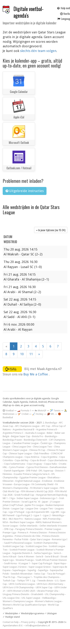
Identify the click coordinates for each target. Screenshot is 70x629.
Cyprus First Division (37, 467)
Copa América (32, 457)
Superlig (31, 570)
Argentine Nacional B (23, 429)
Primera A (23, 532)
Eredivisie (47, 481)
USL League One (11, 598)
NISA (5, 522)
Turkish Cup (9, 580)
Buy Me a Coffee (36, 374)
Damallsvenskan (58, 467)
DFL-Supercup (46, 470)
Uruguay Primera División (16, 594)
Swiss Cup (39, 573)
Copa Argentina (49, 457)
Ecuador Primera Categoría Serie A (32, 474)
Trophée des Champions (46, 577)
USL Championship (54, 594)
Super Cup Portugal (42, 563)
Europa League (22, 484)
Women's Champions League (18, 601)
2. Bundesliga (50, 422)
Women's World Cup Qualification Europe (24, 604)
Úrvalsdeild (37, 594)
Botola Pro (37, 436)
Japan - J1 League (51, 501)
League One (32, 508)
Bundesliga (51, 436)
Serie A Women (26, 556)
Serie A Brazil (9, 556)
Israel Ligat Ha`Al (31, 501)
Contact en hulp (11, 622)
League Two (46, 508)
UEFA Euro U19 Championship (18, 587)
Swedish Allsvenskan (21, 573)
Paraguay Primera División (29, 529)
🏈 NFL (50, 414)
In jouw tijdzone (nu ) (51, 230)
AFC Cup (45, 426)
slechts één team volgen (38, 51)
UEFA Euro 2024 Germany (50, 584)
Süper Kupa (60, 563)
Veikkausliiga (49, 598)
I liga (12, 498)
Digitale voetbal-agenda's (28, 12)
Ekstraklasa (53, 477)
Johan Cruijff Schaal (13, 505)
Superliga (43, 570)
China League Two (42, 446)
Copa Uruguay (34, 463)
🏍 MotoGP (40, 410)
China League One (21, 446)
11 (31, 354)
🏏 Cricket (23, 414)
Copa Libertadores (57, 460)
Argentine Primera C (13, 433)
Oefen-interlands (29, 525)
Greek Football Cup (24, 494)
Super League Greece (40, 566)
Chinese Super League (20, 453)
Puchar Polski (21, 539)
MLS (5, 518)
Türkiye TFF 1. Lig (26, 580)
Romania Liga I (59, 539)
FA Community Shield (42, 484)
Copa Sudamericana (14, 463)
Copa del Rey (21, 460)
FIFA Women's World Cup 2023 (37, 491)
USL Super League (31, 598)
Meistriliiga (58, 515)
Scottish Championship (46, 542)
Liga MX (55, 512)
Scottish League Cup (13, 546)
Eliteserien (8, 481)
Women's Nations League (48, 601)
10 (22, 354)
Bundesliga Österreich (35, 439)
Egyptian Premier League (33, 477)
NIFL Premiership (52, 518)
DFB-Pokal (31, 470)
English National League (27, 481)
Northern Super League (22, 522)
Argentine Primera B (46, 429)
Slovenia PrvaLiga (25, 560)
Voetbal (9, 410)
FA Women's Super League (44, 488)
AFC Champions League (27, 426)
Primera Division (38, 532)
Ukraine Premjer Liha (47, 590)
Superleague (18, 570)
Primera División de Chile (27, 536)
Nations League (33, 518)
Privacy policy (28, 622)
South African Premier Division (51, 560)
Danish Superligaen (14, 470)
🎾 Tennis (55, 410)
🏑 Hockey (37, 414)
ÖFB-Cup (8, 529)
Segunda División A (22, 553)
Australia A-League (35, 433)
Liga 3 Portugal (16, 512)
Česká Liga (46, 443)
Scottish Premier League (22, 549)
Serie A (57, 553)
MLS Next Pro (16, 518)
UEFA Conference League (22, 584)
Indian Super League (27, 498)
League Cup (17, 508)
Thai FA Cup (9, 577)
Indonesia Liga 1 (48, 498)
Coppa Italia (50, 463)
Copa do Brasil (38, 460)
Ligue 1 (37, 515)
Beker (50, 433)
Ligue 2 (46, 515)
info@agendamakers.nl (37, 625)
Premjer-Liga (9, 532)
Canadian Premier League (25, 443)
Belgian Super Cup (20, 436)
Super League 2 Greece (15, 566)
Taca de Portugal (56, 573)
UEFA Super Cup (44, 587)
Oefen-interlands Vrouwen (53, 525)
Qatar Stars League (40, 539)
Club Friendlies (41, 453)
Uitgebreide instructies (26, 191)
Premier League (53, 529)
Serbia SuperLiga (43, 553)
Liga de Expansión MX (37, 512)
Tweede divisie (45, 580)
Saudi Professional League (18, 542)
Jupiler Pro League (34, 505)
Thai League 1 (24, 577)
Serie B (39, 556)
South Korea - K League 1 (17, 563)
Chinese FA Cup (37, 450)
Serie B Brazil (52, 556)
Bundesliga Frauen (12, 439)
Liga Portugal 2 (24, 515)
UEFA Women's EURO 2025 (21, 590)
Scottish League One (36, 546)
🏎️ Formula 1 (24, 410)
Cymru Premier (16, 467)
